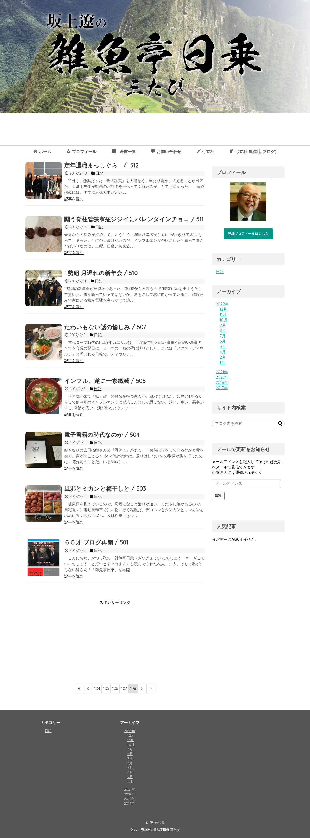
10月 (223, 319)
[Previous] (88, 688)
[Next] (142, 688)
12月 (223, 309)
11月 (223, 314)
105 (106, 688)
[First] (79, 688)
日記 (220, 271)
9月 (223, 325)
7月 (222, 335)
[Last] (151, 688)
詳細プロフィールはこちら (248, 233)
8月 (223, 330)
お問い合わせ (155, 822)
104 (97, 688)
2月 (223, 357)
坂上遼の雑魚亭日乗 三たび (160, 829)
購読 (218, 496)
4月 (222, 351)
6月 (222, 341)
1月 (222, 362)
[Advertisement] (66, 639)
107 (124, 688)
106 (115, 688)
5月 (223, 346)
